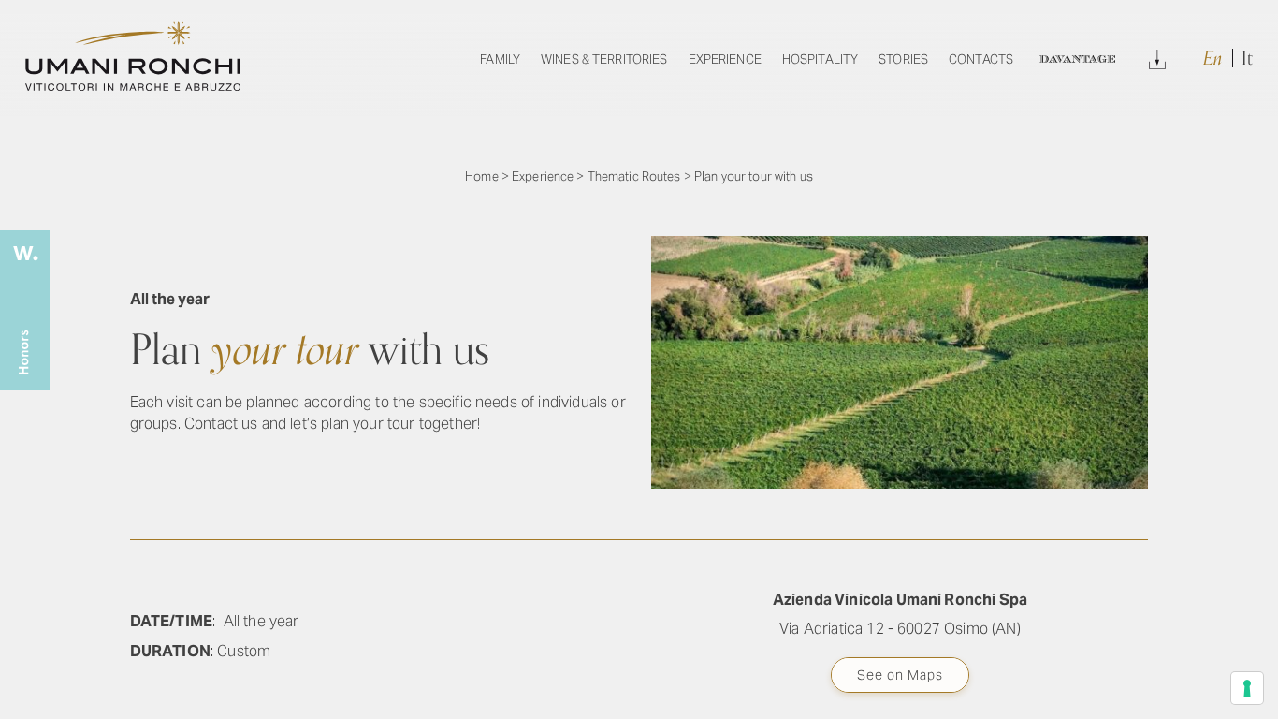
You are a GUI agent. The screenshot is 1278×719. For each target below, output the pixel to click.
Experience (543, 176)
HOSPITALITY (820, 59)
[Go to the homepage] (132, 85)
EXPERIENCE (725, 59)
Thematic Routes (634, 176)
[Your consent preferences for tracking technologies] (1247, 688)
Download (1157, 57)
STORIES (903, 59)
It (1247, 58)
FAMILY (500, 59)
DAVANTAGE (1076, 59)
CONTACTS (981, 59)
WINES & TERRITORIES (604, 59)
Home (482, 176)
